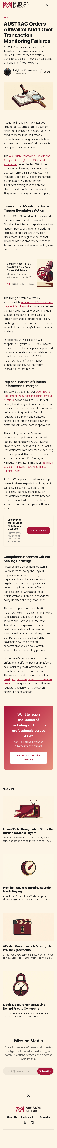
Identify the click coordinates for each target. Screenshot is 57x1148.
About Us (12, 1117)
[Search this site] (47, 4)
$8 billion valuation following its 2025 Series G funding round (28, 466)
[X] (28, 1095)
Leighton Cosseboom (25, 70)
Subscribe (45, 1117)
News (7, 17)
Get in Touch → (38, 530)
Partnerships (28, 1117)
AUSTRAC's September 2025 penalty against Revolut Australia (28, 396)
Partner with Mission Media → (28, 757)
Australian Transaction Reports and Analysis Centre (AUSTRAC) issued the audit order (27, 160)
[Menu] (52, 4)
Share (47, 72)
